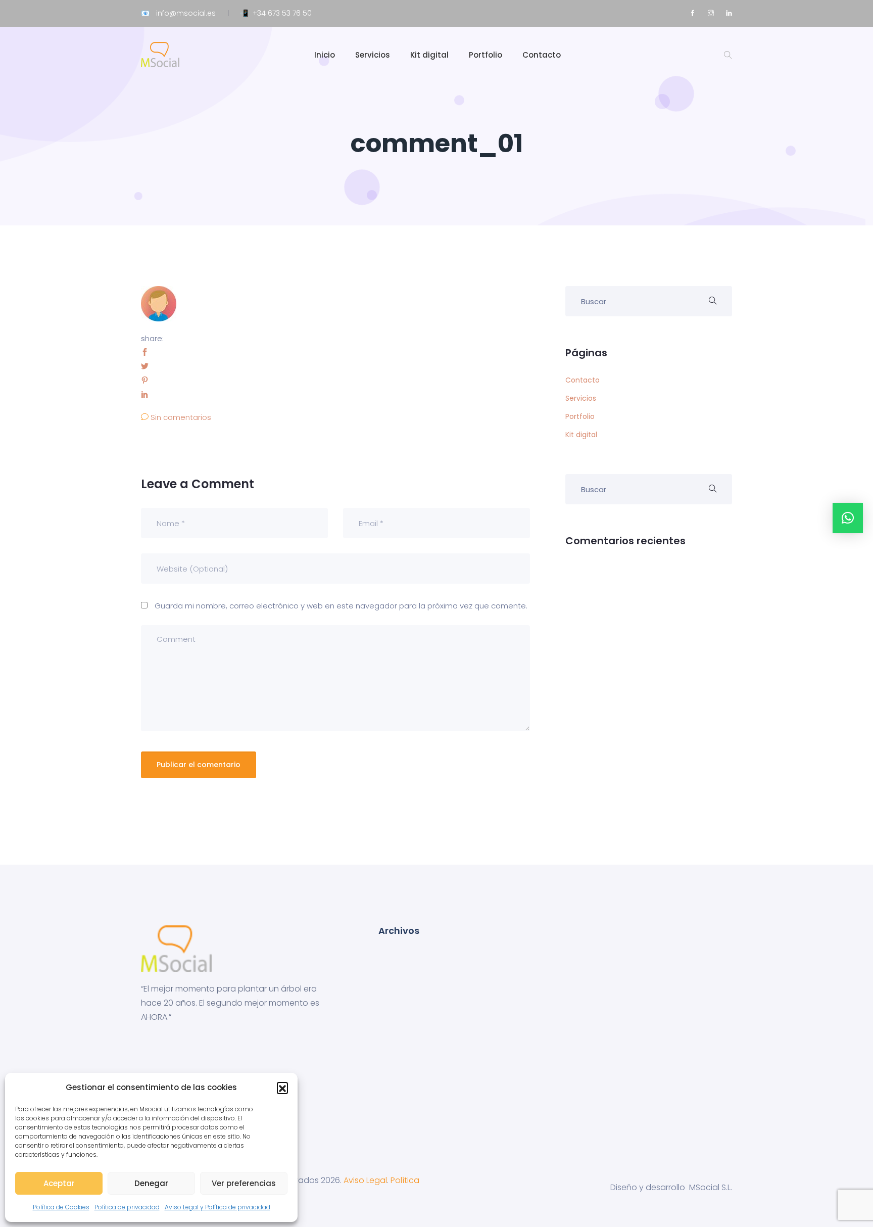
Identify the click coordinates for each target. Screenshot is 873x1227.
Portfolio (485, 55)
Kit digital (429, 55)
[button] (282, 1087)
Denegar (151, 1183)
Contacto (541, 55)
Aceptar (59, 1183)
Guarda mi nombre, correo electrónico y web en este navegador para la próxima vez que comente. (341, 605)
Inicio (324, 55)
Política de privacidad (127, 1207)
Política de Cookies (61, 1207)
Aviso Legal (365, 1180)
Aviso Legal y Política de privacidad (217, 1207)
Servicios (372, 55)
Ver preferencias (244, 1183)
